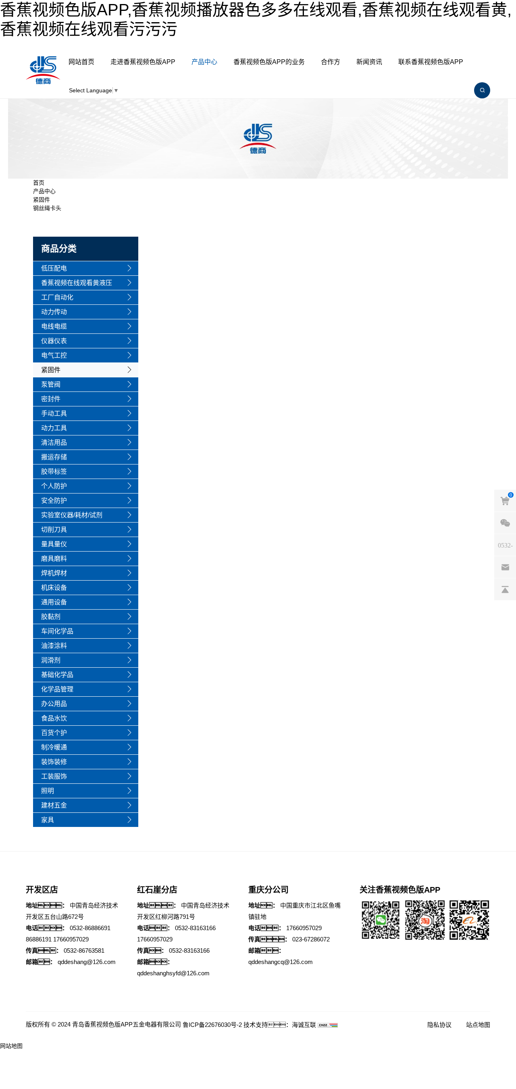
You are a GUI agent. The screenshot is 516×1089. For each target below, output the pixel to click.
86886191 (39, 939)
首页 (38, 182)
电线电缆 (54, 326)
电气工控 (54, 355)
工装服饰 (54, 776)
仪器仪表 (54, 340)
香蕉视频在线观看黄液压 (76, 282)
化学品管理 (57, 689)
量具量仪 (54, 544)
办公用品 (54, 703)
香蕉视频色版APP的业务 (269, 61)
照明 (47, 790)
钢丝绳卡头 (47, 208)
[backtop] (505, 589)
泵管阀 (50, 384)
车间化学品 (57, 631)
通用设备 (54, 602)
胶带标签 (54, 471)
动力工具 (54, 428)
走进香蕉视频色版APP (142, 61)
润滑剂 (50, 660)
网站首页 (81, 61)
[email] (505, 567)
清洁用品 (54, 442)
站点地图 (478, 1024)
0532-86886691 (90, 928)
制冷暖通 (54, 747)
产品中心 (204, 61)
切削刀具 (54, 529)
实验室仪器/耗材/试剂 (71, 515)
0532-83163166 (195, 928)
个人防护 (54, 486)
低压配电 (54, 268)
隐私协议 (439, 1024)
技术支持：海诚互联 (279, 1024)
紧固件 (41, 199)
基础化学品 (57, 674)
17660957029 (71, 939)
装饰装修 (54, 761)
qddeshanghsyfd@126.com (173, 973)
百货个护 (54, 732)
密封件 (50, 399)
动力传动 (54, 311)
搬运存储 (54, 457)
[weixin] (505, 522)
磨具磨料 (54, 558)
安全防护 (54, 500)
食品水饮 (54, 718)
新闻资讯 (369, 61)
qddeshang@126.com (87, 961)
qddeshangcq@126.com (280, 961)
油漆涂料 (54, 645)
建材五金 (54, 805)
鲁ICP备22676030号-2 (212, 1024)
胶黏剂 (50, 616)
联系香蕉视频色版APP (430, 61)
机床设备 (54, 587)
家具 (47, 819)
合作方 (330, 61)
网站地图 (11, 1046)
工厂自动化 (57, 297)
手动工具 (54, 413)
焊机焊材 (54, 573)
